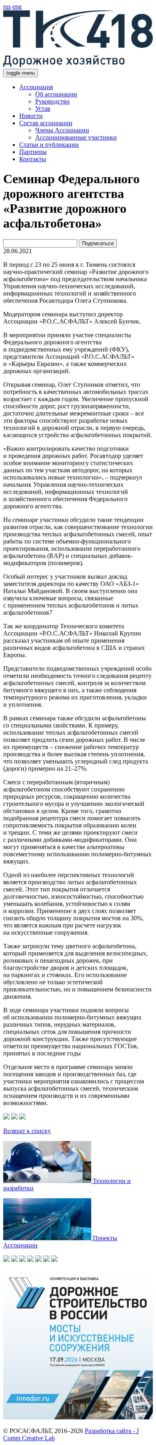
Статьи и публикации (49, 144)
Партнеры (33, 151)
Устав (42, 108)
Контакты (32, 159)
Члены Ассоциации (62, 130)
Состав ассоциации (45, 123)
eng (17, 6)
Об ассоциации (56, 94)
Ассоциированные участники (76, 137)
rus (7, 6)
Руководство (52, 101)
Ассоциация (36, 87)
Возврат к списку (27, 1130)
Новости (31, 115)
